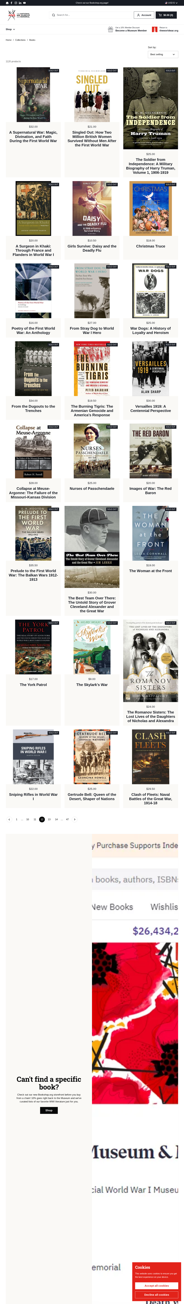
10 (28, 819)
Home (9, 40)
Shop (48, 1110)
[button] (166, 15)
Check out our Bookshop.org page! (92, 3)
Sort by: (152, 47)
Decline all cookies (156, 1294)
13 (50, 819)
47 (68, 819)
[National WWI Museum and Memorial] (19, 15)
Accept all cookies (157, 1285)
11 (36, 819)
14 (57, 819)
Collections (20, 40)
